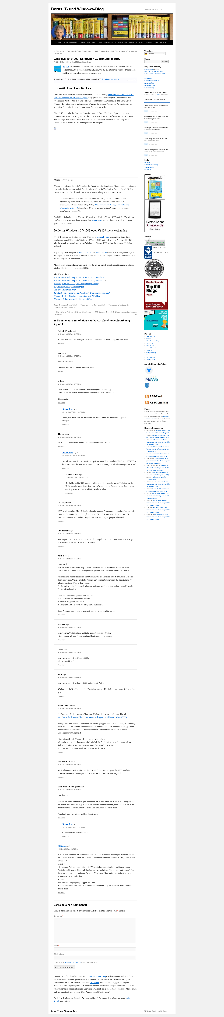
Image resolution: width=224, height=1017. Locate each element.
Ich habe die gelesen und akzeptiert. (77, 962)
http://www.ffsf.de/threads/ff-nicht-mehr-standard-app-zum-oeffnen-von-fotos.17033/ (92, 717)
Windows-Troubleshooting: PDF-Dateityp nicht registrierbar (78, 280)
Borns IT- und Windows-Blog (77, 9)
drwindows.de (101, 252)
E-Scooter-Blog (149, 88)
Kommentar (58, 916)
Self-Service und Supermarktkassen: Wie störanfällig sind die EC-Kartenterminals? (158, 442)
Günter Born (86, 62)
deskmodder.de (85, 252)
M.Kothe (62, 845)
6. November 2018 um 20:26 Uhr (69, 708)
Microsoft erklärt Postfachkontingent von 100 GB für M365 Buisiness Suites (157, 467)
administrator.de (151, 348)
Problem (97, 305)
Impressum (147, 162)
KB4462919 (97, 220)
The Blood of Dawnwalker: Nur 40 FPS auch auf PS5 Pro (156, 107)
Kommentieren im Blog (107, 42)
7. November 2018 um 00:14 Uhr (77, 477)
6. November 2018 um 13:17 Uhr (69, 677)
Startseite (57, 42)
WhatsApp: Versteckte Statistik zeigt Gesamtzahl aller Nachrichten (156, 129)
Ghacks (148, 338)
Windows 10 (77, 305)
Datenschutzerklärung (88, 42)
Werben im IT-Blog (136, 42)
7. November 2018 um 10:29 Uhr (73, 827)
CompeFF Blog (151, 352)
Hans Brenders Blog (152, 341)
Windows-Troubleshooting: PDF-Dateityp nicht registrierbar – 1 (80, 277)
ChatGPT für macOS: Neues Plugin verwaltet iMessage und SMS (156, 118)
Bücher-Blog (148, 78)
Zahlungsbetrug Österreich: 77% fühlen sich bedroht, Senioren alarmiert (156, 151)
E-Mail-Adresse (60, 954)
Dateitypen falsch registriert (65, 289)
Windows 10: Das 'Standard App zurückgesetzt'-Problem (77, 295)
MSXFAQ (149, 350)
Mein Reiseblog (149, 83)
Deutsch (150, 54)
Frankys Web (150, 359)
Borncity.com (148, 69)
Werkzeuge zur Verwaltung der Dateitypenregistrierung (76, 283)
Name (56, 946)
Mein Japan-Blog (149, 85)
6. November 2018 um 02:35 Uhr (69, 334)
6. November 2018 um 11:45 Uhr (69, 627)
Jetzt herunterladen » (110, 79)
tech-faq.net (150, 345)
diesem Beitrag (103, 236)
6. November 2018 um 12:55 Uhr (69, 652)
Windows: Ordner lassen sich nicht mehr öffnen (73, 299)
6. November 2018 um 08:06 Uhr (69, 437)
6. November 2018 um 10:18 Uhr (69, 534)
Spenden (149, 42)
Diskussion (122, 42)
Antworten (61, 343)
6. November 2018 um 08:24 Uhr (73, 456)
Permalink (72, 307)
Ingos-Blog (149, 343)
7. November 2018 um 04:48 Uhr (69, 790)
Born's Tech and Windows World (154, 74)
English (66, 66)
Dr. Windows (150, 357)
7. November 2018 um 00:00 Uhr (69, 765)
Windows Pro (150, 336)
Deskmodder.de (151, 355)
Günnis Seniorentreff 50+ (152, 81)
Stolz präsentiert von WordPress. (157, 1011)
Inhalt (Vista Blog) (161, 42)
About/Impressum (70, 42)
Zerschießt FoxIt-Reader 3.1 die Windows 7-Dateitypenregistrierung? (82, 292)
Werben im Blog (149, 167)
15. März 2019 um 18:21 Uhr (68, 849)
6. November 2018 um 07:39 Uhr (69, 384)
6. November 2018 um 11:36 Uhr (69, 559)
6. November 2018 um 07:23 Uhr (69, 356)
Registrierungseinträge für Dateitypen (69, 286)
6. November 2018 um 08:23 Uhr (73, 412)
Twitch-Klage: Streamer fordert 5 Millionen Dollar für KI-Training (156, 140)
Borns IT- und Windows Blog (153, 71)
